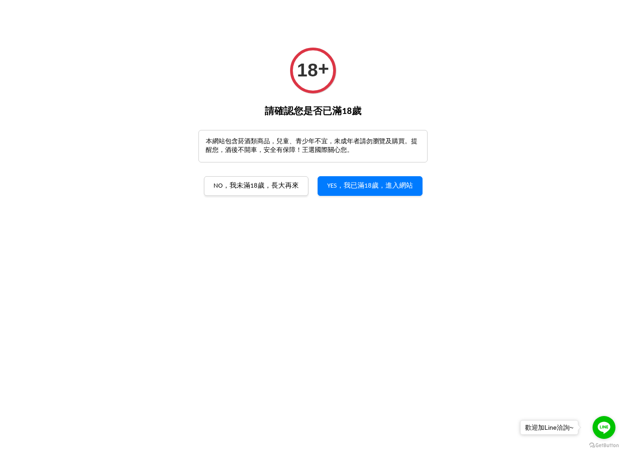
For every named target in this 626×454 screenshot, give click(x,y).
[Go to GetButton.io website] (604, 445)
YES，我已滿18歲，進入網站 (370, 186)
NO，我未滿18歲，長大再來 (256, 186)
